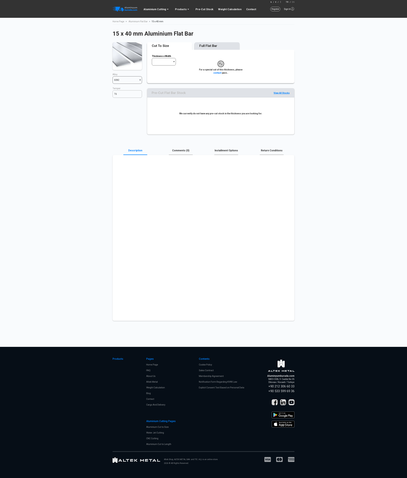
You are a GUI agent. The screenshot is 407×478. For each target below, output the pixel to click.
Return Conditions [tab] (272, 150)
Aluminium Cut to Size (157, 427)
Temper (117, 88)
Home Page (118, 21)
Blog (148, 393)
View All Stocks (282, 93)
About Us (150, 376)
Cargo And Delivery (155, 404)
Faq (148, 370)
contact (217, 73)
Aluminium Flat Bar (138, 21)
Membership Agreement (211, 376)
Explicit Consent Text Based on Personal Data (221, 387)
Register (275, 9)
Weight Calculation (229, 9)
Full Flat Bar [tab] (208, 46)
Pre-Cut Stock (204, 9)
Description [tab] (135, 150)
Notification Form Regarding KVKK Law (218, 382)
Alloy (115, 74)
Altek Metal (152, 382)
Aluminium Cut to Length (158, 444)
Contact (251, 9)
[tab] (169, 46)
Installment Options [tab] (226, 150)
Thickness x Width (161, 56)
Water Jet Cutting (155, 432)
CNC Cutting (152, 438)
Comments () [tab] (180, 150)
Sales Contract (206, 370)
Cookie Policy (205, 364)
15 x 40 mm (157, 21)
